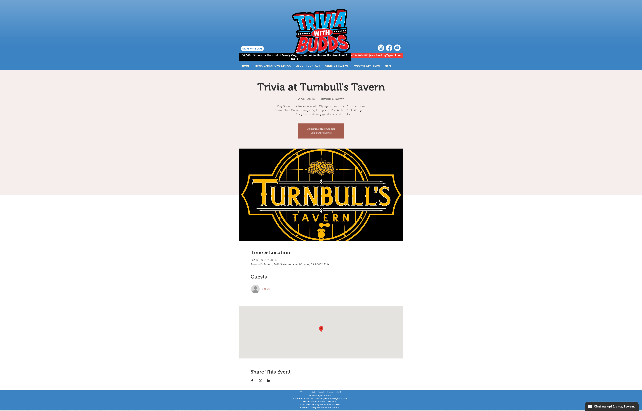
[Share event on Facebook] (252, 380)
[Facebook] (389, 47)
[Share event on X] (260, 380)
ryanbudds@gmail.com (386, 55)
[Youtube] (397, 47)
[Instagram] (381, 47)
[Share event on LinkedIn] (268, 380)
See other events (321, 133)
